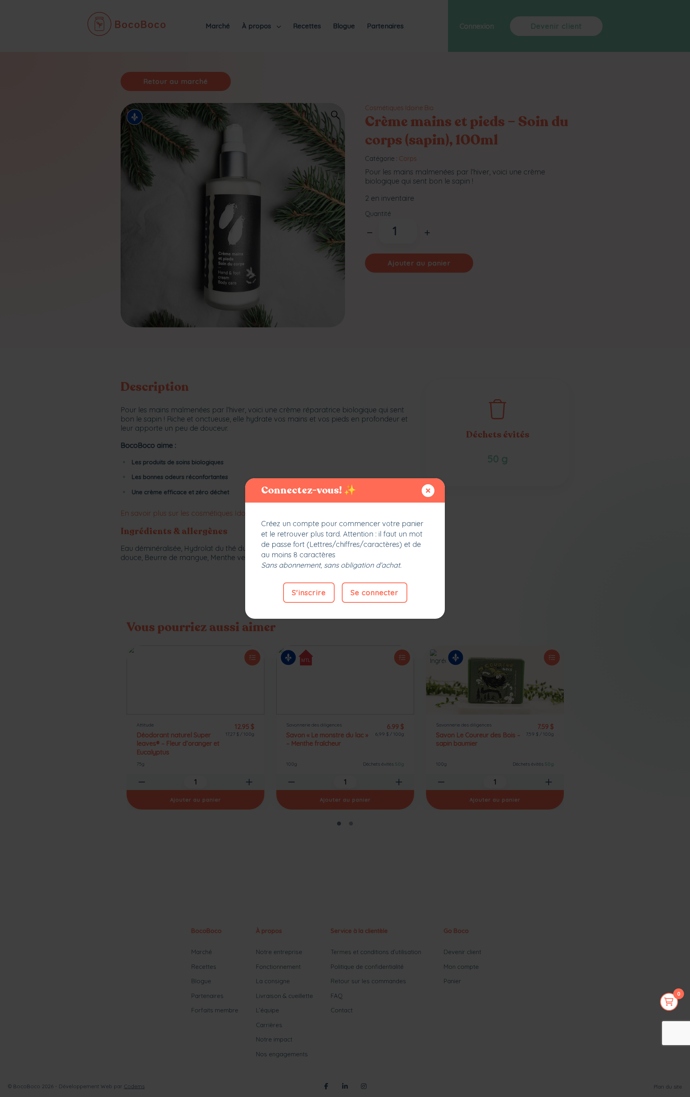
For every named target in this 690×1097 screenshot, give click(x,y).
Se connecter (375, 592)
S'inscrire (309, 592)
